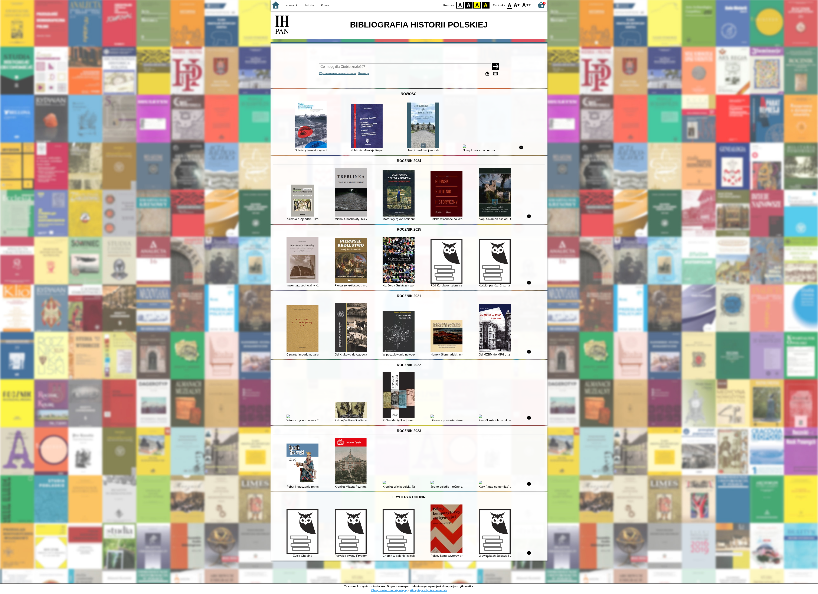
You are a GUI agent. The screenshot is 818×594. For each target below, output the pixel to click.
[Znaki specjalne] (495, 73)
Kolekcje (363, 73)
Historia (309, 5)
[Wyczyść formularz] (487, 73)
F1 (517, 5)
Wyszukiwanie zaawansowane (337, 73)
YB (477, 5)
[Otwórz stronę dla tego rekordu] (312, 125)
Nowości (291, 5)
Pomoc (325, 5)
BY (485, 5)
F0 (510, 5)
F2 (527, 5)
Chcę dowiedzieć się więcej (389, 590)
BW (468, 5)
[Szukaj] (495, 66)
